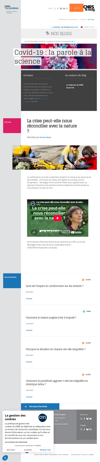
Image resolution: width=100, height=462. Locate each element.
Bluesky (61, 8)
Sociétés (88, 280)
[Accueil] (11, 7)
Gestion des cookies (41, 454)
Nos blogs (91, 19)
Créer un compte (88, 454)
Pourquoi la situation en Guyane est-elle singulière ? (55, 349)
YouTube (64, 8)
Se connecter (73, 19)
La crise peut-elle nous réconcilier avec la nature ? (69, 41)
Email (90, 429)
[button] (5, 458)
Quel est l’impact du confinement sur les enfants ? (54, 285)
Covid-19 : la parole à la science (49, 41)
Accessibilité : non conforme (58, 454)
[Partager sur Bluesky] (87, 429)
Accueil (27, 41)
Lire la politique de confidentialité (16, 442)
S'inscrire (83, 19)
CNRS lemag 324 (59, 418)
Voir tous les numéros (61, 424)
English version (89, 27)
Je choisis (28, 450)
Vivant (88, 311)
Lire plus (29, 299)
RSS (66, 8)
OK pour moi (45, 450)
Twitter (55, 8)
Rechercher (63, 19)
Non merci (11, 450)
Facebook (58, 8)
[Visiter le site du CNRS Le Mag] (89, 8)
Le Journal (76, 8)
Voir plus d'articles (38, 406)
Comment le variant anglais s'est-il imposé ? (51, 317)
